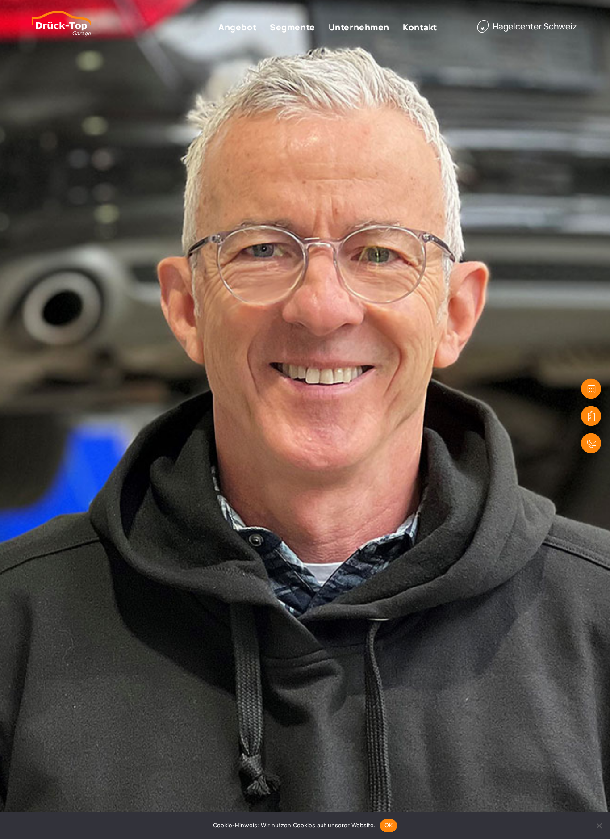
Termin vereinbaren (591, 389)
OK (388, 825)
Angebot (237, 27)
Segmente (292, 27)
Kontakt (420, 27)
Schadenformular (591, 416)
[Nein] (598, 825)
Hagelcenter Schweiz (535, 26)
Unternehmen (359, 27)
